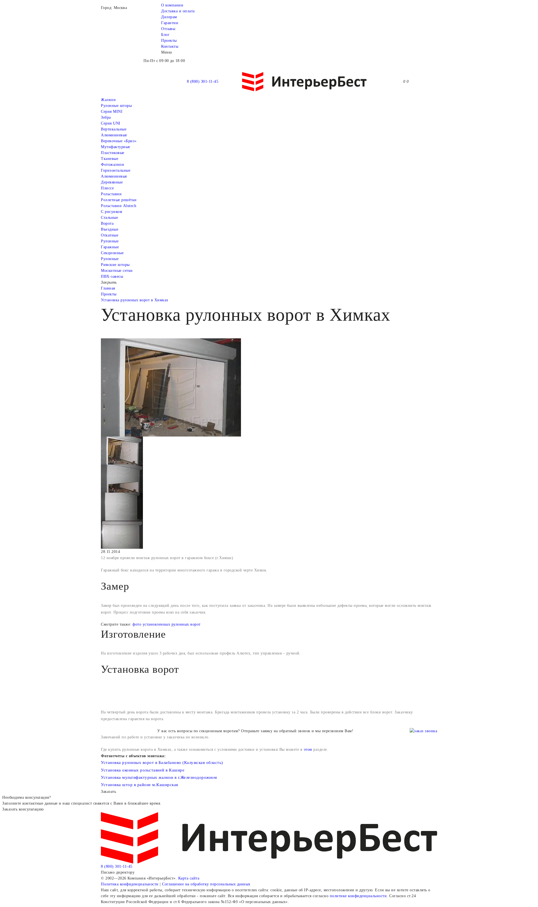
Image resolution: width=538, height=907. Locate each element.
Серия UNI (110, 123)
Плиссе (107, 188)
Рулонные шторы (116, 106)
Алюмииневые (114, 135)
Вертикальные (113, 129)
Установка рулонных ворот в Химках (134, 300)
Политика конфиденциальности (130, 884)
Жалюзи (108, 100)
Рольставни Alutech (118, 206)
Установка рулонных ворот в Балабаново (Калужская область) (162, 762)
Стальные (109, 217)
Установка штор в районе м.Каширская (139, 784)
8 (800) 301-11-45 (203, 81)
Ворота (107, 223)
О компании (172, 5)
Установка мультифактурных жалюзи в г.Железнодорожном (159, 777)
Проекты (169, 40)
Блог (165, 35)
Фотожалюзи (112, 164)
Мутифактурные (115, 147)
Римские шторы (115, 265)
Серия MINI (111, 111)
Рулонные (110, 241)
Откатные (109, 235)
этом (308, 749)
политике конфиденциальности (358, 896)
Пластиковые (112, 153)
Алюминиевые (114, 176)
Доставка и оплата (178, 11)
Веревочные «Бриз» (119, 141)
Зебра (106, 117)
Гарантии (169, 23)
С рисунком (111, 212)
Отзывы (168, 29)
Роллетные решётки (119, 200)
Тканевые (109, 159)
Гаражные (110, 247)
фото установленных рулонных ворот (167, 624)
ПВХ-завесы (112, 276)
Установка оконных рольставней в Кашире (142, 770)
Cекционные (112, 253)
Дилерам (169, 17)
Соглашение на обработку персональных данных (206, 884)
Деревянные (112, 182)
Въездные (109, 229)
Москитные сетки (117, 270)
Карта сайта (189, 878)
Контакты (169, 46)
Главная (108, 288)
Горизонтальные (115, 170)
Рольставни (111, 194)
